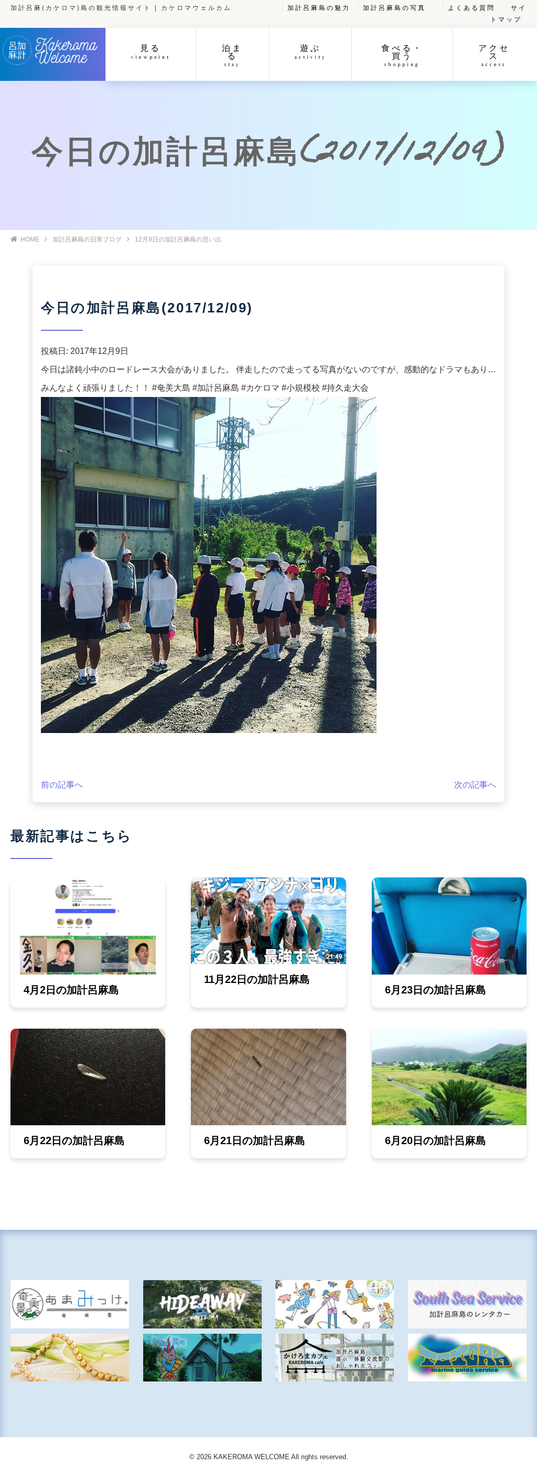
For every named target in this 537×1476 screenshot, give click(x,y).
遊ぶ (310, 51)
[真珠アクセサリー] (69, 1357)
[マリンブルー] (202, 1357)
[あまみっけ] (69, 1304)
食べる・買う (402, 55)
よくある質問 (471, 8)
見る (150, 51)
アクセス (494, 55)
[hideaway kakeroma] (202, 1304)
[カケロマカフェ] (334, 1357)
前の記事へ (62, 784)
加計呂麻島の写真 (394, 8)
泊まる (232, 55)
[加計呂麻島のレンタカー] (467, 1304)
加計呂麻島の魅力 (318, 8)
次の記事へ (475, 784)
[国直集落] (334, 1304)
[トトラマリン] (467, 1357)
